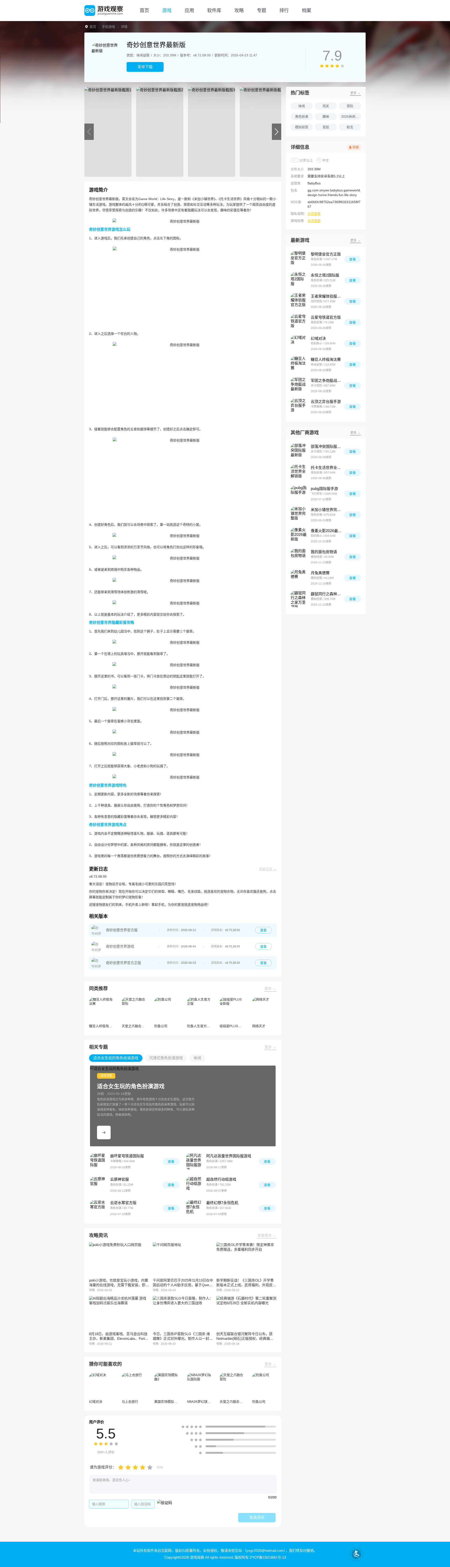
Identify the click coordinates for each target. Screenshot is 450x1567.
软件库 (214, 10)
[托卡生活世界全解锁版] (299, 472)
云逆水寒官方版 (123, 1203)
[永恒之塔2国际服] (299, 280)
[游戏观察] (103, 10)
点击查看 (314, 214)
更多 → (270, 988)
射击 (350, 127)
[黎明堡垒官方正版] (299, 259)
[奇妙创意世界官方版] (96, 930)
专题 (261, 10)
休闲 (301, 106)
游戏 (167, 10)
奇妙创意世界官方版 (122, 930)
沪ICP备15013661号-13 (268, 1557)
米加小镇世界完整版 (327, 510)
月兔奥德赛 (320, 573)
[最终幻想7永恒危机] (194, 1208)
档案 (306, 10)
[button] (89, 132)
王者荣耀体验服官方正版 (327, 296)
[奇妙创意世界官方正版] (96, 963)
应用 (189, 10)
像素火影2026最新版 (327, 531)
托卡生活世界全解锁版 (327, 468)
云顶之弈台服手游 (326, 402)
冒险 (350, 106)
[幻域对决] (299, 343)
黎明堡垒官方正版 (326, 254)
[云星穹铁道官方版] (299, 322)
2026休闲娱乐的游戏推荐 (351, 116)
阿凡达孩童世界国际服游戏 (228, 1156)
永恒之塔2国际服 (325, 275)
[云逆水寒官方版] (98, 1208)
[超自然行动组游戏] (194, 1185)
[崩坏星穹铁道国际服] (98, 1161)
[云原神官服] (98, 1185)
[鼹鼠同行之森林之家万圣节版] (299, 599)
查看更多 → (267, 1235)
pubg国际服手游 (324, 489)
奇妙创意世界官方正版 (123, 963)
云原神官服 (119, 1179)
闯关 (325, 106)
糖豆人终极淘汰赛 (326, 360)
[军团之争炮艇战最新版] (299, 385)
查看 (263, 930)
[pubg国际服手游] (299, 494)
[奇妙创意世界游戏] (96, 946)
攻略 (239, 10)
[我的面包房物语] (299, 557)
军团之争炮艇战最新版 (327, 381)
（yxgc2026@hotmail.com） (264, 1550)
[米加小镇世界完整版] (299, 515)
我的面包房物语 (324, 552)
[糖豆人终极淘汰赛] (299, 364)
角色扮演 (301, 116)
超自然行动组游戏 (221, 1179)
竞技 (325, 127)
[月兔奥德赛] (299, 578)
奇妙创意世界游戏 (120, 946)
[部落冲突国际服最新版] (299, 451)
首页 (144, 10)
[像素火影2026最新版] (299, 536)
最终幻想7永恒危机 (222, 1203)
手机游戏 (108, 27)
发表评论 (256, 1518)
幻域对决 (318, 338)
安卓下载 (145, 67)
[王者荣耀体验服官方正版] (299, 301)
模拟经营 (301, 127)
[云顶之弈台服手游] (299, 406)
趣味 (325, 116)
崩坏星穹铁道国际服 (127, 1156)
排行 (284, 10)
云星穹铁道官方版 (326, 317)
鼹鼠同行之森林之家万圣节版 (327, 594)
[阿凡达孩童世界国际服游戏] (194, 1161)
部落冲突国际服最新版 (327, 447)
